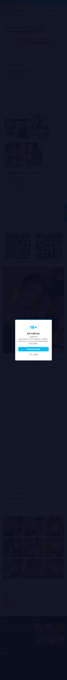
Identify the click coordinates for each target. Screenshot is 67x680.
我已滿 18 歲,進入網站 (33, 349)
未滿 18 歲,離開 (33, 354)
